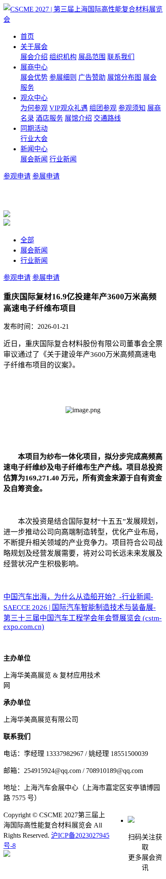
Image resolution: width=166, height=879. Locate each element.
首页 (27, 36)
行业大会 (34, 138)
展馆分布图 (124, 77)
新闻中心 (34, 148)
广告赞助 (92, 77)
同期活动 (34, 128)
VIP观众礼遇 (68, 108)
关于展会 (34, 46)
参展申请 (46, 176)
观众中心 (34, 97)
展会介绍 (34, 56)
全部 (27, 240)
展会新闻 (34, 159)
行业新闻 (63, 159)
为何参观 (34, 108)
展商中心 (34, 67)
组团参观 (103, 108)
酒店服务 (49, 118)
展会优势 (34, 77)
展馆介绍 (78, 118)
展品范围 (92, 56)
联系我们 (121, 56)
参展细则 (63, 77)
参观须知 (132, 108)
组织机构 (63, 56)
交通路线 (107, 118)
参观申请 (17, 176)
